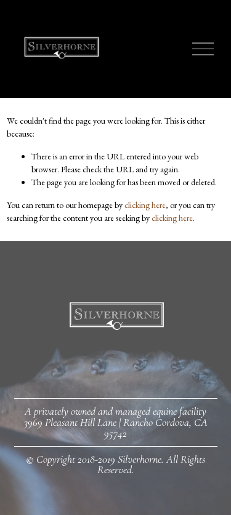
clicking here (145, 204)
